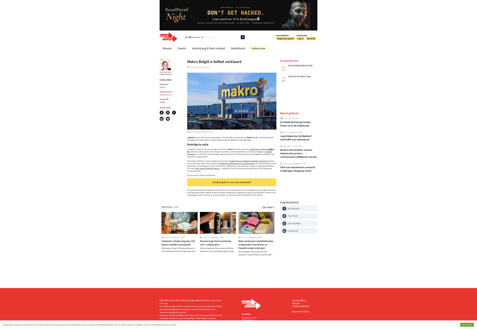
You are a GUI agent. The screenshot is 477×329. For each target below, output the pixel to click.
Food (192, 67)
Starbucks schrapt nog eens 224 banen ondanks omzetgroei (178, 242)
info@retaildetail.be (301, 306)
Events (182, 48)
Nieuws (167, 48)
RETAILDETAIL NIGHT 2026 (300, 76)
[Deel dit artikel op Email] (168, 119)
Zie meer (267, 207)
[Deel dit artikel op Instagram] (168, 113)
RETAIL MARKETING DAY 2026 (300, 65)
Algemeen (286, 146)
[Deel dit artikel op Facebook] (162, 113)
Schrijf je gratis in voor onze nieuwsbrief (231, 182)
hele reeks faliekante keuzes (208, 168)
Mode (285, 132)
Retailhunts (238, 48)
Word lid (311, 38)
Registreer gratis (286, 38)
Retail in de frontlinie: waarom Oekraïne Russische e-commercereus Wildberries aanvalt (298, 153)
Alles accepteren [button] (467, 325)
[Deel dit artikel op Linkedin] (162, 119)
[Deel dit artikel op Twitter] (174, 113)
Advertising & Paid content (208, 48)
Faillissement (166, 94)
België (162, 102)
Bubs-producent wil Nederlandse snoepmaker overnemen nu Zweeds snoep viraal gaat (255, 244)
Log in (300, 38)
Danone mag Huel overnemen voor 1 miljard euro (215, 242)
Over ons (296, 303)
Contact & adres (299, 300)
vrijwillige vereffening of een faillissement (237, 163)
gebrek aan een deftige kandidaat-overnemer (249, 161)
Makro (163, 87)
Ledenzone (301, 35)
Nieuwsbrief (282, 35)
